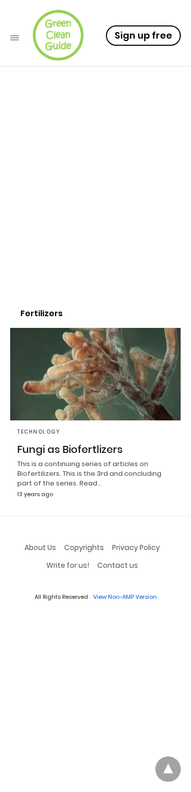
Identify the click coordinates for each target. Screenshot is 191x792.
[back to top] (168, 769)
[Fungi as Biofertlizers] (95, 374)
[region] (95, 211)
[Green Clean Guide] (58, 35)
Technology (38, 432)
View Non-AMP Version (125, 597)
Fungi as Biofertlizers (70, 449)
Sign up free (143, 35)
